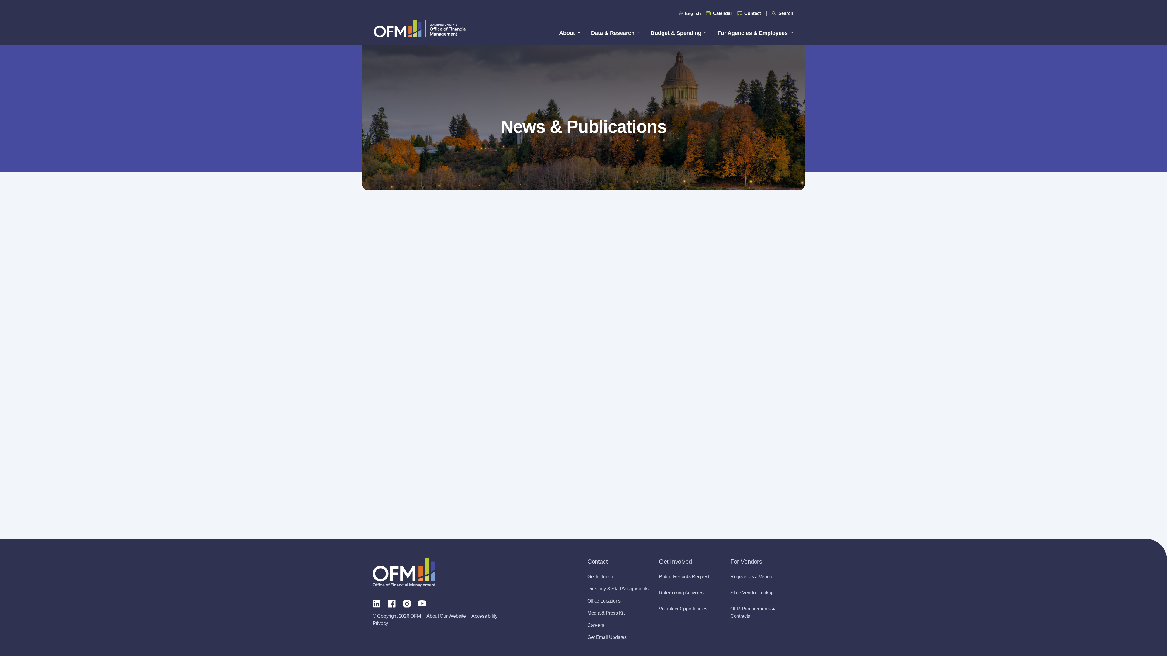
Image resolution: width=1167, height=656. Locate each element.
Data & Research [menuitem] (613, 33)
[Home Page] (404, 572)
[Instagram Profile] (407, 603)
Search (785, 13)
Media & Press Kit (606, 613)
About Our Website (446, 616)
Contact (752, 13)
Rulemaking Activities (681, 592)
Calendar (722, 13)
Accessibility (484, 616)
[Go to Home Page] (420, 28)
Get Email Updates (607, 637)
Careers (595, 625)
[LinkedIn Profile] (376, 603)
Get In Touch (600, 576)
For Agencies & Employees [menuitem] (753, 33)
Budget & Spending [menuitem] (676, 33)
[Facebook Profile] (392, 603)
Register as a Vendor (752, 576)
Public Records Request (684, 576)
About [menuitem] (567, 33)
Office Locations (604, 600)
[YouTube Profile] (422, 603)
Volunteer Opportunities (683, 608)
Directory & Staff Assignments (618, 588)
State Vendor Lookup (752, 592)
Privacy (380, 623)
